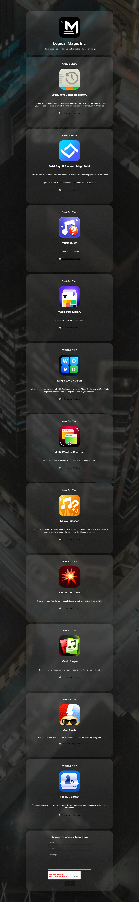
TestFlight (92, 182)
